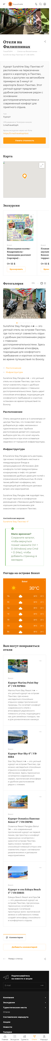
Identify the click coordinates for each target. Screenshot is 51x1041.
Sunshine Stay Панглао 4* (16, 521)
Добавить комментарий (24, 947)
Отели (6, 1012)
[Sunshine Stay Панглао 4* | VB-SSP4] (25, 303)
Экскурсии (9, 1002)
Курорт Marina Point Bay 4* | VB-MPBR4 (23, 684)
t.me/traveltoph (10, 125)
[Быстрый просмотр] (31, 216)
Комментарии (16, 937)
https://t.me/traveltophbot (16, 133)
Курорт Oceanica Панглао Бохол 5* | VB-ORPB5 (23, 820)
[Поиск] (40, 4)
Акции (6, 1022)
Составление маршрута (15, 1017)
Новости (7, 1027)
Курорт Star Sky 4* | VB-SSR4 (22, 755)
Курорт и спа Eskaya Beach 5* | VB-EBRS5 (24, 891)
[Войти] (45, 4)
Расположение (13, 368)
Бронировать (16, 269)
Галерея (7, 1032)
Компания (8, 997)
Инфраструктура (14, 372)
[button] (24, 176)
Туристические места (15, 1007)
